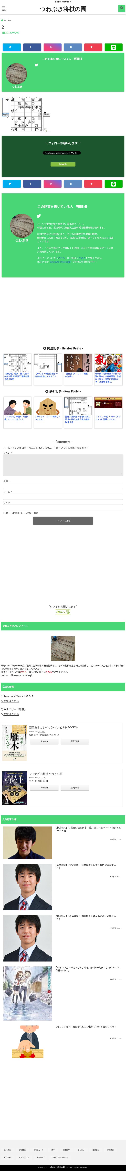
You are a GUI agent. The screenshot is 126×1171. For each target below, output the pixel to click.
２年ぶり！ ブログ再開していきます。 (47, 418)
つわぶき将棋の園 (63, 8)
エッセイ (81, 1150)
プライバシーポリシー (60, 1158)
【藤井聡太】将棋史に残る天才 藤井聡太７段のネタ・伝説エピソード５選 (87, 829)
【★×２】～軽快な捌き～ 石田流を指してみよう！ (47, 375)
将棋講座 (66, 1150)
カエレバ (41, 731)
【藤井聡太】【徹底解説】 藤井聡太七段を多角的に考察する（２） (85, 918)
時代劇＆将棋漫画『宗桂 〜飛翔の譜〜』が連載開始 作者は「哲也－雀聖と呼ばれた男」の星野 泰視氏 (108, 378)
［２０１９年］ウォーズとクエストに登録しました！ (108, 418)
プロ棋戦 (22, 1150)
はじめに (7, 1150)
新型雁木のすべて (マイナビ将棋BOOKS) (53, 727)
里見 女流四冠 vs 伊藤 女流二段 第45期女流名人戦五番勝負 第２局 (77, 419)
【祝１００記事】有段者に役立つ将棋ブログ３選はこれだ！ (85, 1027)
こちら (61, 258)
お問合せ (40, 1158)
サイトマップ (24, 1158)
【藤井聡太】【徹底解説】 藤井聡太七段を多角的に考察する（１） (85, 866)
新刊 (53, 1150)
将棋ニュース (38, 1150)
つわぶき (17, 86)
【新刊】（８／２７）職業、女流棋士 (77, 375)
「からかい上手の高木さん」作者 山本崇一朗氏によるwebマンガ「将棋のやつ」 (87, 969)
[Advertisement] (63, 312)
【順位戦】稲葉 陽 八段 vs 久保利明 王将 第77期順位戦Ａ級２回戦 (16, 376)
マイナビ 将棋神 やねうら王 (45, 773)
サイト (6, 503)
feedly (64, 164)
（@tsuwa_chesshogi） (60, 262)
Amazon (44, 741)
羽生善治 (110, 1150)
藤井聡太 (96, 1150)
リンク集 (7, 1158)
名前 (6, 481)
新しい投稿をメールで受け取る (22, 513)
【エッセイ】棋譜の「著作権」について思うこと (16, 418)
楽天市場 (75, 741)
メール (7, 492)
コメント (7, 453)
